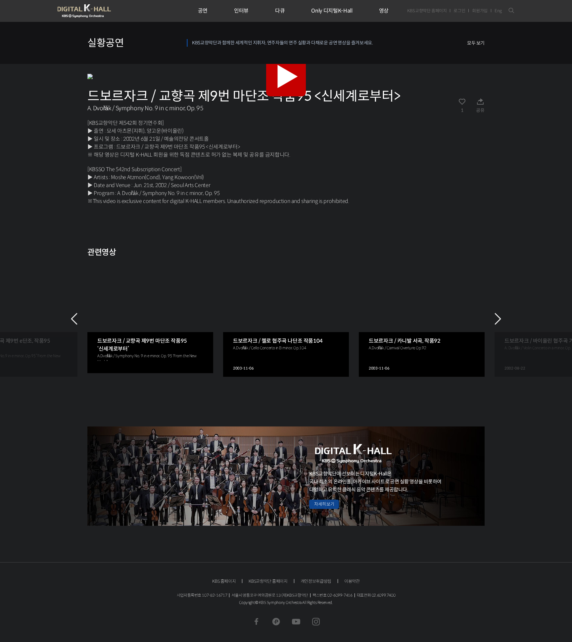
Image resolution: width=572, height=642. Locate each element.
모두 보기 (476, 43)
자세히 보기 (324, 504)
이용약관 (352, 581)
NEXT (498, 319)
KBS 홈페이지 (224, 581)
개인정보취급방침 (316, 581)
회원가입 (480, 11)
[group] (150, 317)
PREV (74, 319)
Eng (498, 11)
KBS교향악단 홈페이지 (427, 11)
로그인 (459, 11)
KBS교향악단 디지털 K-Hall (100, 11)
